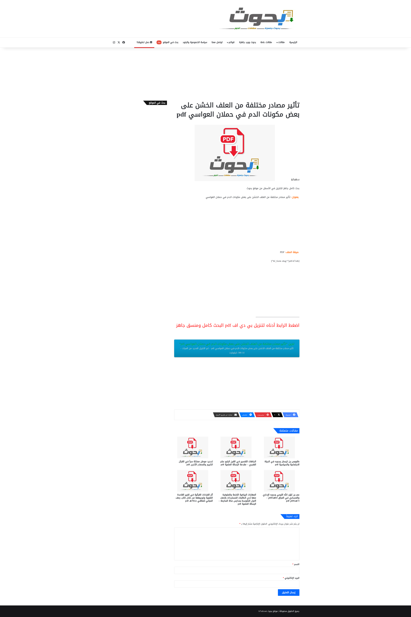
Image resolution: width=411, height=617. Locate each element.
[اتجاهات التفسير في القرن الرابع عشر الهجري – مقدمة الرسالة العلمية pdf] (237, 447)
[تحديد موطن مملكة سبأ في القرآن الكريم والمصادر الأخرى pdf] (193, 447)
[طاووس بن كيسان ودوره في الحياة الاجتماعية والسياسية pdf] (280, 447)
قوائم (231, 42)
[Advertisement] (205, 73)
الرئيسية (293, 42)
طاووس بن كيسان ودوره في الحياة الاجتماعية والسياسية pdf (282, 463)
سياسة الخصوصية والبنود (195, 42)
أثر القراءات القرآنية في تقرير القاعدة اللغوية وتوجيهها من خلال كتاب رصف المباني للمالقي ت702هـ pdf (194, 498)
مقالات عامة (266, 42)
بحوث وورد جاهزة (247, 42)
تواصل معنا (217, 42)
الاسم (295, 564)
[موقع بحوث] (259, 18)
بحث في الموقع (168, 42)
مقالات (281, 42)
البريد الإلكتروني (291, 578)
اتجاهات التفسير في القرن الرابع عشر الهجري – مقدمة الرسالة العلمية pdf (238, 463)
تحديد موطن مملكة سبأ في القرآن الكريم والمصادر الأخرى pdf (196, 463)
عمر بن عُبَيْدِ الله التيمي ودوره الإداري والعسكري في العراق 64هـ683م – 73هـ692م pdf (281, 498)
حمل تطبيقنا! (143, 42)
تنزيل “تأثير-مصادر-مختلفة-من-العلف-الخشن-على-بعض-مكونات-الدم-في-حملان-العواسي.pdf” (236, 348)
